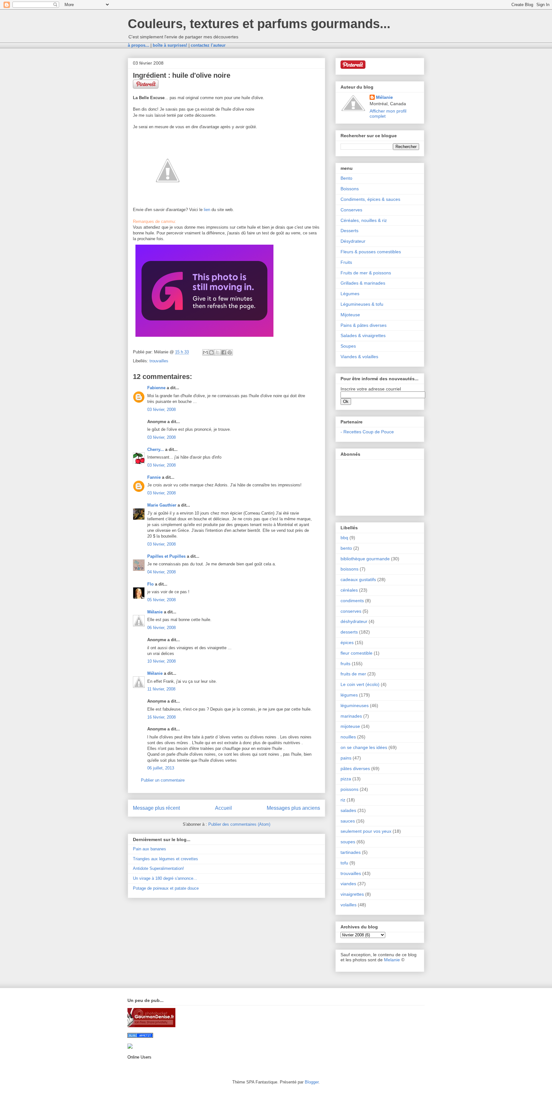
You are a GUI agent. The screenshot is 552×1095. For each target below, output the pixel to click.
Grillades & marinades (363, 283)
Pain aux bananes (149, 849)
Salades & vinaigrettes (363, 335)
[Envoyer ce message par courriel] (205, 352)
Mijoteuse (350, 314)
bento (346, 548)
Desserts (349, 230)
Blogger (311, 1082)
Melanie (392, 959)
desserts (349, 631)
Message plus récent (156, 808)
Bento (346, 178)
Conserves (351, 209)
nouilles (348, 736)
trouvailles (159, 360)
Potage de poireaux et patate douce (166, 888)
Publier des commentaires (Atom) (239, 824)
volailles (348, 904)
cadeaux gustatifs (358, 579)
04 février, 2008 (161, 572)
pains (346, 757)
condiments (352, 600)
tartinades (351, 852)
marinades (351, 716)
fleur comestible (356, 653)
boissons (349, 568)
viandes (348, 883)
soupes (348, 841)
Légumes (350, 293)
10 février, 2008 (161, 661)
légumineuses (355, 705)
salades (348, 810)
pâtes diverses (355, 768)
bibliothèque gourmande (365, 558)
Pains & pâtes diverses (364, 325)
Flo (150, 584)
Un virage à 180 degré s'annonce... (165, 878)
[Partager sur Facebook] (223, 352)
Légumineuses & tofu (362, 304)
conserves (351, 611)
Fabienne (156, 387)
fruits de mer (353, 673)
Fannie (154, 477)
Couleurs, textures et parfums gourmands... (259, 24)
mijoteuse (350, 726)
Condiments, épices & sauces (370, 199)
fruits (345, 663)
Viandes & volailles (359, 356)
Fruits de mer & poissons (366, 272)
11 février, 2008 (161, 689)
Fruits (346, 262)
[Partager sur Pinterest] (229, 352)
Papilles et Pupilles (166, 556)
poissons (349, 789)
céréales (349, 590)
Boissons (350, 188)
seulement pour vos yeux (366, 831)
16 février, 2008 (161, 717)
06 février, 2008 (161, 627)
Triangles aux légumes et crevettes (165, 858)
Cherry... (155, 449)
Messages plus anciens (293, 808)
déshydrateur (354, 621)
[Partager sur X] (217, 352)
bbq (344, 537)
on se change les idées (364, 747)
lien (207, 209)
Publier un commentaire (163, 780)
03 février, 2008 (161, 409)
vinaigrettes (352, 894)
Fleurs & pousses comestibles (371, 251)
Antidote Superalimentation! (158, 868)
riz (343, 799)
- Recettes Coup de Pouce (367, 431)
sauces (348, 820)
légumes (349, 694)
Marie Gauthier (161, 505)
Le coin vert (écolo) (360, 684)
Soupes (348, 346)
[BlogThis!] (211, 352)
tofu (344, 862)
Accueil (223, 808)
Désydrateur (353, 241)
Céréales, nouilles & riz (364, 220)
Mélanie (155, 612)
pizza (346, 778)
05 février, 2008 (161, 599)
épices (347, 642)
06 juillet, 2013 (160, 768)
